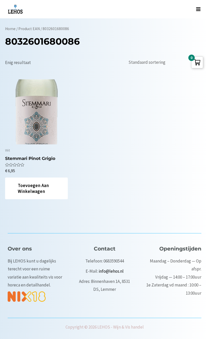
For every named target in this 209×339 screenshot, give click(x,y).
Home (10, 28)
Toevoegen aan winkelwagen (33, 188)
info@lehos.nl (111, 271)
